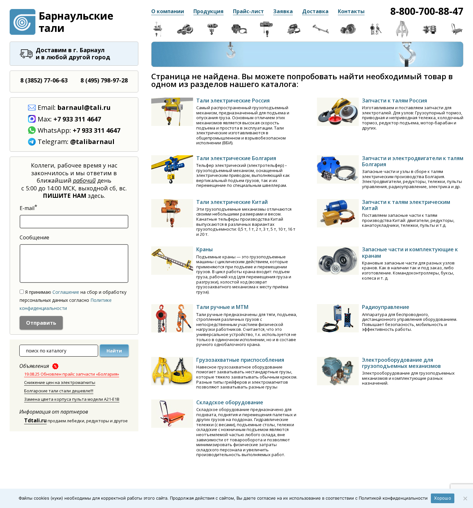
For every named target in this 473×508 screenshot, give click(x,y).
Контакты (351, 11)
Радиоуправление (385, 307)
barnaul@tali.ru (84, 107)
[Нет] (465, 498)
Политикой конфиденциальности (393, 498)
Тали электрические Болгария (236, 158)
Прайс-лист (248, 11)
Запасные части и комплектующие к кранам (410, 252)
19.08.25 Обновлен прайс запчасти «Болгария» (71, 374)
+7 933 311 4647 (77, 119)
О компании (167, 11)
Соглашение (65, 292)
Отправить (41, 322)
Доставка (315, 11)
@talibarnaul (92, 141)
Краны (204, 249)
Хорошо (442, 498)
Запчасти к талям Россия (394, 100)
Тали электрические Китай (232, 202)
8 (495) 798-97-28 (104, 80)
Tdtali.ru (35, 420)
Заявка (283, 11)
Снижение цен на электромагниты (59, 382)
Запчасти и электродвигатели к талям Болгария (412, 161)
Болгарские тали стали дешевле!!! (58, 391)
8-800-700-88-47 (426, 11)
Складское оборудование (229, 402)
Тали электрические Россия (233, 100)
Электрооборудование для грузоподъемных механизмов (401, 362)
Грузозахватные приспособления (240, 359)
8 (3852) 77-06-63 (44, 80)
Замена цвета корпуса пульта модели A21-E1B (71, 399)
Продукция (208, 11)
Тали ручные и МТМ (222, 307)
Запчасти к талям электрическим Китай (406, 205)
